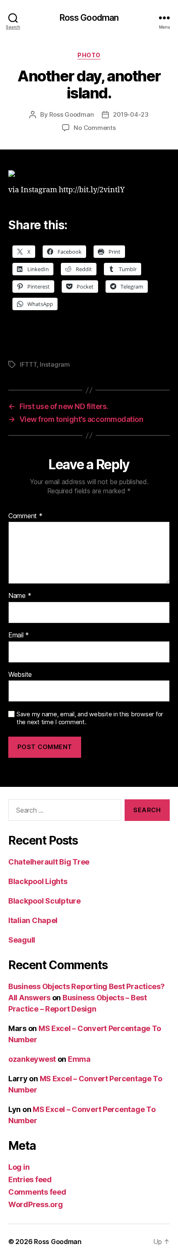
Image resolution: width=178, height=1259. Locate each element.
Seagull (21, 940)
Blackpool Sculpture (44, 900)
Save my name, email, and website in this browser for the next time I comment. (90, 718)
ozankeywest (32, 1059)
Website (20, 674)
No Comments (94, 128)
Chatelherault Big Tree (48, 861)
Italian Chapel (33, 920)
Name (19, 596)
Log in (18, 1167)
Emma (79, 1059)
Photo (89, 55)
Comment (25, 516)
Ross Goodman (89, 17)
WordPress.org (35, 1204)
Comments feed (37, 1192)
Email (18, 635)
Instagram (55, 364)
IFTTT (28, 364)
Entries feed (30, 1179)
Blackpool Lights (37, 881)
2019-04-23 (130, 114)
